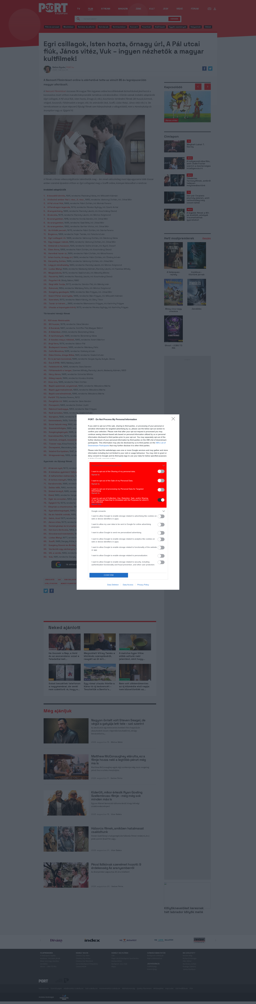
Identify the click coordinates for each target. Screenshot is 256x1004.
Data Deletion (113, 585)
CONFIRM (109, 575)
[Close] (174, 419)
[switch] (161, 471)
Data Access (128, 585)
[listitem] (128, 465)
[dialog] (128, 502)
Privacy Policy (143, 585)
